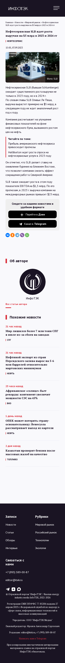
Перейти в (35, 214)
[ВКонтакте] (8, 235)
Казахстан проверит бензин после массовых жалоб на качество (30, 452)
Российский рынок (46, 532)
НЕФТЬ (10, 373)
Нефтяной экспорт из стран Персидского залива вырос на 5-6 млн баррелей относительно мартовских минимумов (30, 362)
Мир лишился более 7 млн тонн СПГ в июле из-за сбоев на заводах (32, 333)
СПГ (9, 340)
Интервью (12, 548)
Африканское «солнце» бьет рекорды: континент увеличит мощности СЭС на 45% (28, 394)
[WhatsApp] (27, 235)
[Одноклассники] (12, 235)
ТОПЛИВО (12, 459)
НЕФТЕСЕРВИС (15, 41)
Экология (40, 548)
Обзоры (10, 540)
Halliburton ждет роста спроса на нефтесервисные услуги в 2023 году (29, 153)
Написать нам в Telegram (32, 638)
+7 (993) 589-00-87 (17, 572)
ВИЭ (9, 403)
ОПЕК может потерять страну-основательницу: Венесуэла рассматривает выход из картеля (30, 424)
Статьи (10, 532)
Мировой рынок (44, 524)
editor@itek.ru (14, 580)
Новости (11, 524)
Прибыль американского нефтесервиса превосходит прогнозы (31, 145)
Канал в (35, 224)
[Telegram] (17, 235)
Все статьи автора (16, 304)
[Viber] (22, 235)
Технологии (42, 540)
